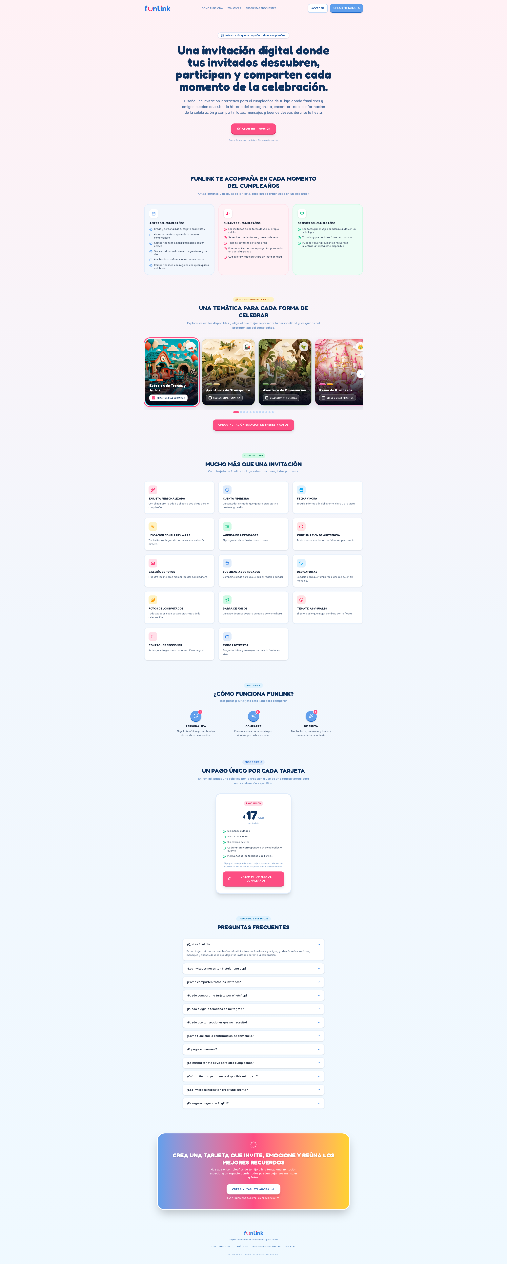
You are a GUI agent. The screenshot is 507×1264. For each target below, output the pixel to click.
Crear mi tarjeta (346, 8)
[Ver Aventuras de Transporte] (241, 412)
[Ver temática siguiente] (360, 374)
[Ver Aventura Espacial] (251, 412)
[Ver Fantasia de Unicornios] (263, 412)
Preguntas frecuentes (261, 8)
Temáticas (234, 8)
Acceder (317, 8)
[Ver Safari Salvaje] (257, 412)
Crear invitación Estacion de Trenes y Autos (253, 424)
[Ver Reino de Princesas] (247, 412)
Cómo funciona (212, 8)
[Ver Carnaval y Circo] (273, 412)
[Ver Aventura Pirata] (266, 412)
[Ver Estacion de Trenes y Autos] (236, 412)
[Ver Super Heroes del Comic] (260, 412)
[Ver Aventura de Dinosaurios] (244, 412)
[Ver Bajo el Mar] (254, 412)
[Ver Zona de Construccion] (270, 412)
